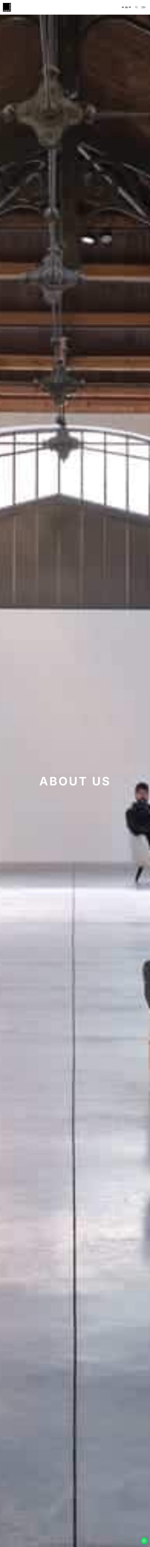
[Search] (136, 7)
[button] (144, 1540)
